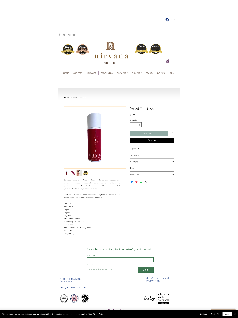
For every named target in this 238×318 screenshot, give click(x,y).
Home (66, 97)
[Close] (235, 314)
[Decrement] (132, 125)
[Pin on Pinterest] (136, 181)
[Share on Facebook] (131, 181)
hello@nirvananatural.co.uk (73, 287)
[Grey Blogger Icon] (74, 34)
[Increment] (139, 125)
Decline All (215, 314)
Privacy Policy (153, 281)
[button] (167, 61)
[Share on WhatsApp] (141, 181)
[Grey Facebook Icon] (59, 34)
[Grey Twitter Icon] (64, 34)
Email (89, 265)
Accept (227, 314)
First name (91, 255)
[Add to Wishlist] (171, 133)
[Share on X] (145, 181)
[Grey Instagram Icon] (69, 34)
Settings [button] (203, 314)
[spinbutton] (136, 125)
